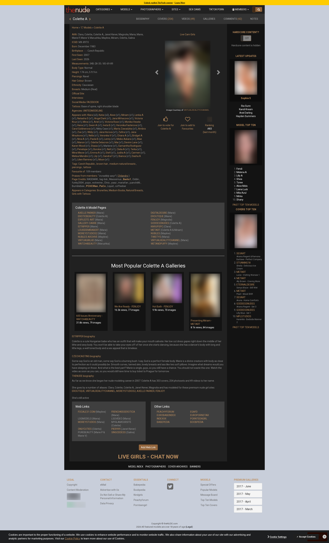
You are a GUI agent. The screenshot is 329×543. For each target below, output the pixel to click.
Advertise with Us (109, 490)
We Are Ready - (123, 306)
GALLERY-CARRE (87, 223)
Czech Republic (86, 163)
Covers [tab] (165, 18)
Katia (101, 115)
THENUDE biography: (83, 376)
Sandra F (108, 156)
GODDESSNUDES (160, 223)
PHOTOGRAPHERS (155, 466)
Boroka (97, 149)
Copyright (72, 484)
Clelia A (121, 149)
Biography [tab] (142, 18)
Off (247, 38)
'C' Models (86, 27)
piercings (77, 167)
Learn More (180, 3)
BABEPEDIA (163, 422)
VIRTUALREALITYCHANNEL (196, 110)
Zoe (79, 132)
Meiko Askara (124, 139)
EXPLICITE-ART (86, 219)
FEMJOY (155, 219)
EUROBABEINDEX (166, 415)
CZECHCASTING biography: (86, 356)
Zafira (121, 132)
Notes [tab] (254, 18)
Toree (239, 182)
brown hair (102, 163)
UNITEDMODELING (93, 110)
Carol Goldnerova (81, 128)
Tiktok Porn (216, 9)
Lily (95, 156)
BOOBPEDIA (196, 422)
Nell (109, 149)
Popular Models (208, 490)
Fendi (239, 168)
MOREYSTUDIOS (87, 422)
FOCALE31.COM (86, 411)
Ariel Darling (245, 112)
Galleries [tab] (209, 18)
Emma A (95, 152)
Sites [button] (175, 9)
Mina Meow (78, 152)
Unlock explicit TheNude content (158, 3)
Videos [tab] (188, 18)
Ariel (96, 121)
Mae (139, 139)
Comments (233, 18)
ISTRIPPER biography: (83, 336)
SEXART (241, 253)
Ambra (142, 128)
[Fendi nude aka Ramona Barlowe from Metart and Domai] (245, 147)
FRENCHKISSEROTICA (123, 411)
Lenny (107, 139)
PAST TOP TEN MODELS (246, 204)
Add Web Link (148, 447)
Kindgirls (138, 494)
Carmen (135, 152)
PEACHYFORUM (165, 411)
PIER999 (115, 429)
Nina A (80, 139)
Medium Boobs (117, 190)
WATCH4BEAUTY (87, 243)
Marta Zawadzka (123, 128)
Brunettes (102, 190)
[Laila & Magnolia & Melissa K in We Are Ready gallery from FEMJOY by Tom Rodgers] (129, 288)
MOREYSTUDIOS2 (88, 233)
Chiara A (121, 135)
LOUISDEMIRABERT (88, 230)
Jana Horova (106, 132)
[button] (240, 9)
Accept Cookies (307, 536)
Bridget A (137, 135)
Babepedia (139, 484)
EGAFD (194, 411)
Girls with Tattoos (81, 193)
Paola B (94, 139)
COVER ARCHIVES (178, 466)
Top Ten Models (209, 500)
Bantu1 (127, 179)
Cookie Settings (278, 537)
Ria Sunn (246, 106)
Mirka (239, 196)
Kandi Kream (246, 109)
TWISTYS (156, 236)
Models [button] (126, 9)
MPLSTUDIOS (243, 316)
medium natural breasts (122, 163)
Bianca (122, 156)
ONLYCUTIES (85, 429)
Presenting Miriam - (201, 320)
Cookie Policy (72, 538)
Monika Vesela (133, 121)
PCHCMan (92, 186)
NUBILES (155, 233)
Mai (116, 142)
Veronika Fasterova (126, 125)
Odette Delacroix (100, 142)
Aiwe (112, 115)
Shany (239, 199)
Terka (134, 149)
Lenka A (139, 115)
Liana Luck (242, 189)
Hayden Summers (246, 116)
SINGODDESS (118, 432)
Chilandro (123, 175)
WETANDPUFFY (159, 243)
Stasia (94, 145)
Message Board (208, 494)
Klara (90, 115)
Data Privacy (107, 503)
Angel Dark (100, 118)
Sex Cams (195, 9)
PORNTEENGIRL (198, 418)
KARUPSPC (157, 226)
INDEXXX (161, 418)
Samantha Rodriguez (129, 145)
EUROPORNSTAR (199, 415)
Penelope (82, 149)
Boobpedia (139, 490)
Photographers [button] (151, 9)
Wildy (90, 132)
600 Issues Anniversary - (89, 315)
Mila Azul (241, 192)
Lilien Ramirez (85, 159)
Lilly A (239, 175)
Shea (239, 179)
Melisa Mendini (80, 156)
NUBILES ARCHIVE (88, 236)
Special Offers (208, 484)
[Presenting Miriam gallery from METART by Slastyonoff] (205, 295)
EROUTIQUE (157, 216)
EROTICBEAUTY (86, 216)
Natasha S (82, 118)
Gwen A (93, 125)
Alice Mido (242, 186)
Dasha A (136, 156)
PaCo (102, 186)
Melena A (241, 172)
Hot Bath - (158, 306)
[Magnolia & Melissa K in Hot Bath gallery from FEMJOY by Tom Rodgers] (167, 288)
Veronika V (105, 135)
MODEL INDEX (135, 466)
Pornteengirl (140, 505)
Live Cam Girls (187, 34)
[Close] (324, 537)
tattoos (87, 167)
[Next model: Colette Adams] (90, 19)
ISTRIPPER (84, 226)
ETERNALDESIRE (245, 284)
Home (75, 27)
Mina (85, 121)
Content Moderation (78, 490)
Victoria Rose (112, 121)
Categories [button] (103, 9)
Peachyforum (141, 500)
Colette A (99, 27)
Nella (91, 135)
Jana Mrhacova (120, 118)
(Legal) (189, 527)
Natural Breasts (134, 190)
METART (155, 230)
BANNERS (195, 466)
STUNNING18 (243, 262)
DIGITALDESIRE (159, 212)
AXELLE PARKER (87, 212)
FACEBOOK (93, 102)
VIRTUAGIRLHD (86, 240)
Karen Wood (78, 145)
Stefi (108, 152)
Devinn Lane (130, 142)
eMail (103, 484)
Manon (81, 142)
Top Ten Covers (208, 505)
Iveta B (106, 125)
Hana (80, 125)
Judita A (121, 152)
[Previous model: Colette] (70, 19)
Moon (101, 159)
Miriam (125, 115)
